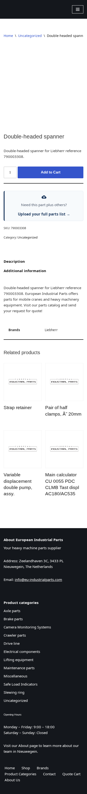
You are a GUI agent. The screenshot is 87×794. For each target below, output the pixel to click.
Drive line (12, 643)
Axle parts (12, 610)
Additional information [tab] (25, 270)
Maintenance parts (19, 667)
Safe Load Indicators (20, 684)
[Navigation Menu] (77, 9)
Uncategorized (30, 35)
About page (28, 745)
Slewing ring (14, 692)
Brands (43, 767)
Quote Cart (71, 773)
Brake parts (13, 618)
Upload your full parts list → (44, 214)
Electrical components (22, 651)
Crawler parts (15, 635)
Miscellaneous (15, 676)
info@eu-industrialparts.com (38, 579)
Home (8, 35)
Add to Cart (50, 172)
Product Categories (20, 773)
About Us (12, 779)
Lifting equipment (18, 659)
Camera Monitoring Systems (27, 627)
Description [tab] (14, 261)
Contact (49, 773)
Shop (26, 767)
